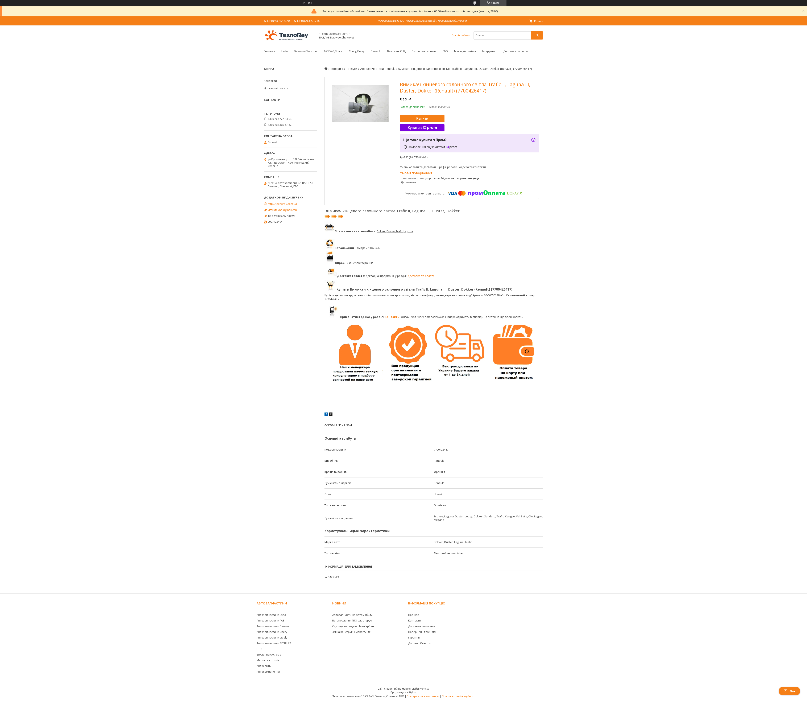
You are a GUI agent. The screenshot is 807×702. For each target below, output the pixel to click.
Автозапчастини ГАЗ (270, 620)
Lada (284, 51)
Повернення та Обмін (422, 632)
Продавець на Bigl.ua (403, 692)
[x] (330, 415)
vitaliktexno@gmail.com (283, 210)
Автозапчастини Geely (272, 637)
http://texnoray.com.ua (282, 203)
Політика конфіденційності (458, 696)
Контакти (270, 81)
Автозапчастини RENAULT (274, 643)
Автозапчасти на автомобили (352, 615)
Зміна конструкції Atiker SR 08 (351, 632)
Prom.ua (424, 688)
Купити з (415, 128)
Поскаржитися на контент (423, 696)
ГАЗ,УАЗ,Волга (333, 51)
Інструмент (489, 51)
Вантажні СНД (396, 51)
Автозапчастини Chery (272, 632)
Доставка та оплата (421, 276)
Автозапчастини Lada (271, 615)
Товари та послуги (343, 68)
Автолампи (264, 666)
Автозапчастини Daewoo (273, 626)
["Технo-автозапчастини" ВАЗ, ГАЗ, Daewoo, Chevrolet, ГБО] (289, 40)
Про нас (413, 615)
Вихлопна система (424, 51)
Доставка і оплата (515, 51)
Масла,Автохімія (465, 51)
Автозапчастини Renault (377, 68)
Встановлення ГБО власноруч (352, 620)
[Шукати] (537, 35)
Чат (792, 691)
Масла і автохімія (268, 660)
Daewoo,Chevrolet (306, 51)
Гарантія (414, 637)
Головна (269, 51)
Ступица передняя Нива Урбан (353, 626)
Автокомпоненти (268, 671)
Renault (376, 51)
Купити (422, 118)
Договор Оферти (419, 643)
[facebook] (326, 415)
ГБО (445, 51)
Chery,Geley (357, 51)
